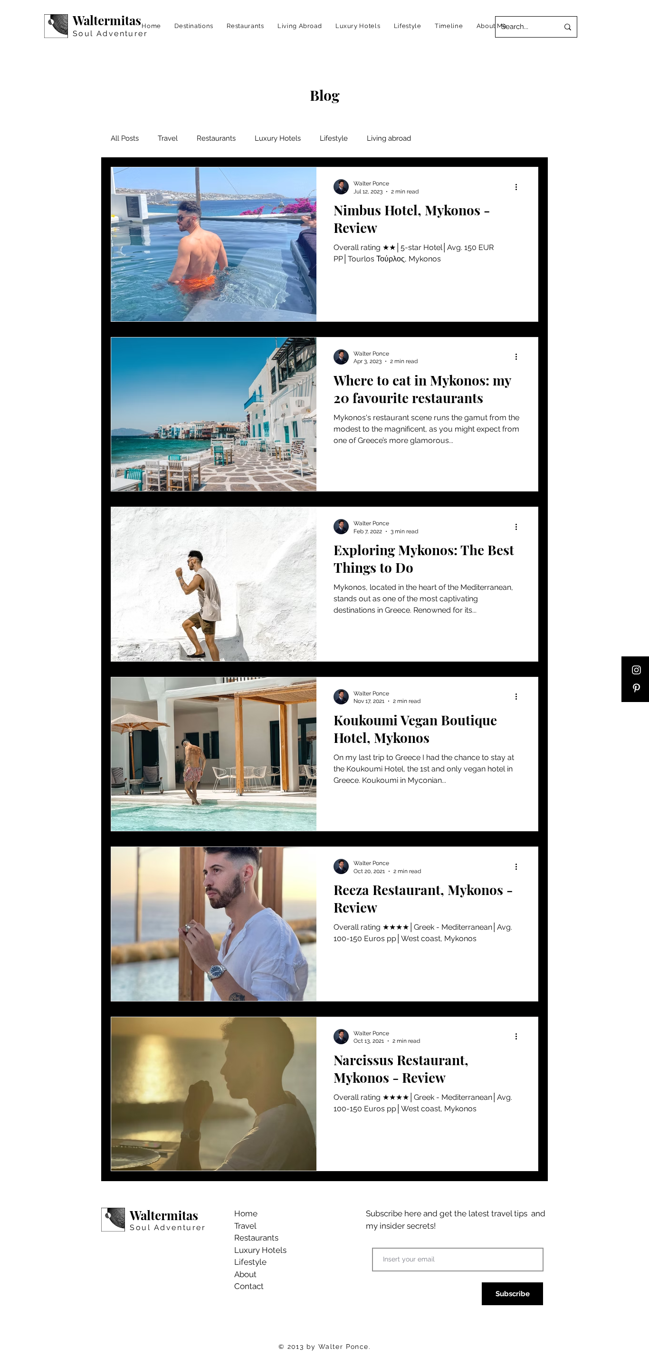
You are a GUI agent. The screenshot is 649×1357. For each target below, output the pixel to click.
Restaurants (216, 138)
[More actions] (519, 186)
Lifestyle (334, 138)
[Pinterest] (636, 688)
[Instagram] (636, 670)
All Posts (125, 138)
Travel (168, 138)
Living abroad (389, 138)
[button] (194, 26)
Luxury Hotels (278, 138)
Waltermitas (107, 20)
